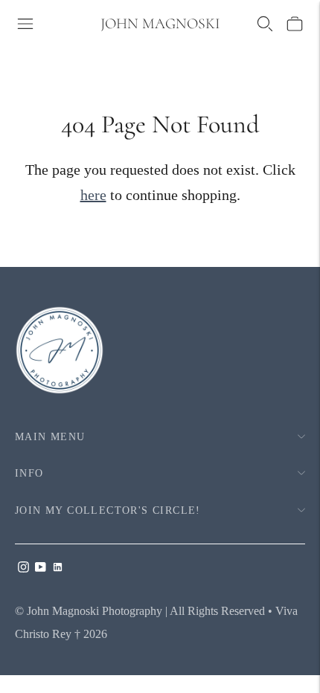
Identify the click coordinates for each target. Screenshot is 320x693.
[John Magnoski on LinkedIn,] (57, 568)
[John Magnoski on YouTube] (40, 568)
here (93, 195)
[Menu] (25, 23)
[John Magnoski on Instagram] (23, 568)
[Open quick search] (265, 23)
